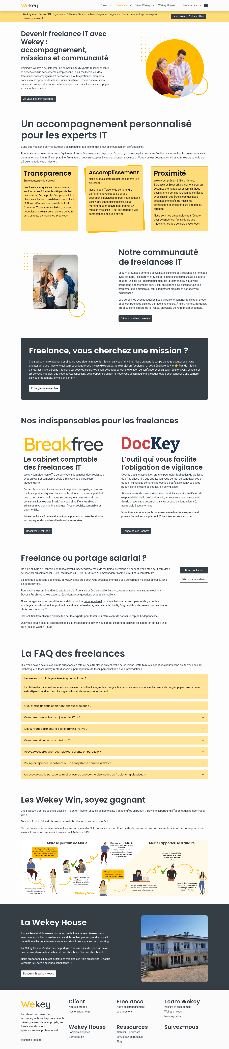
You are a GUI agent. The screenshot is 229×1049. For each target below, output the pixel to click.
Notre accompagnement (131, 1006)
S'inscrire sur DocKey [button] (136, 531)
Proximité (170, 173)
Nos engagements (79, 1011)
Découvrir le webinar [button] (194, 579)
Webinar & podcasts (128, 1032)
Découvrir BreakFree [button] (38, 531)
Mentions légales (31, 1039)
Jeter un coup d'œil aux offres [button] (189, 16)
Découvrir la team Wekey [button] (135, 318)
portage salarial (93, 601)
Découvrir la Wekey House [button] (38, 973)
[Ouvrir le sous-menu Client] (111, 5)
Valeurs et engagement (177, 1006)
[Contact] (206, 5)
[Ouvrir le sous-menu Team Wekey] (154, 5)
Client (104, 5)
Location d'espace (79, 1032)
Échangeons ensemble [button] (44, 388)
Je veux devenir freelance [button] (38, 98)
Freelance (121, 5)
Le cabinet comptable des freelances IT (61, 463)
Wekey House (166, 5)
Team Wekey (142, 5)
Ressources (190, 5)
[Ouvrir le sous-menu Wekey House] (178, 5)
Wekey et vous (173, 1011)
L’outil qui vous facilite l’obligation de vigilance (162, 463)
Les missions (125, 1011)
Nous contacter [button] (194, 570)
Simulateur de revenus (130, 1036)
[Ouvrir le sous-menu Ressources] (200, 5)
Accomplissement (114, 172)
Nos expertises (78, 1006)
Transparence (48, 173)
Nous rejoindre (172, 1016)
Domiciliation (76, 1036)
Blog (119, 1041)
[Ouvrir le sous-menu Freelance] (130, 5)
